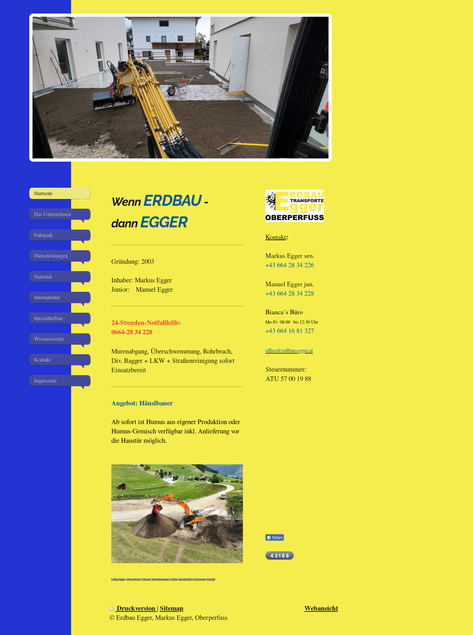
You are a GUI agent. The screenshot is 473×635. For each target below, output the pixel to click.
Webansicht (321, 608)
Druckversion (136, 608)
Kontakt (275, 236)
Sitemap (171, 608)
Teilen (277, 537)
